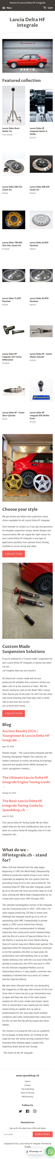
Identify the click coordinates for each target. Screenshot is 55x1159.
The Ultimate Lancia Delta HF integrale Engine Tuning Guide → (26, 782)
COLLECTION (13, 713)
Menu (9, 7)
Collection (13, 554)
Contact (27, 1085)
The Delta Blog (27, 1089)
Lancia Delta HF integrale (27, 22)
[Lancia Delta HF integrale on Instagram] (34, 1112)
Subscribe (42, 1134)
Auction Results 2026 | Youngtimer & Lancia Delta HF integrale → (26, 735)
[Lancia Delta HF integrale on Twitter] (20, 1112)
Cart (50, 7)
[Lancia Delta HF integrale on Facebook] (27, 1112)
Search (27, 1081)
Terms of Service (27, 1092)
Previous (8, 56)
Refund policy (27, 1096)
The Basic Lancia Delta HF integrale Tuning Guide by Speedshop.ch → (22, 805)
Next (46, 56)
